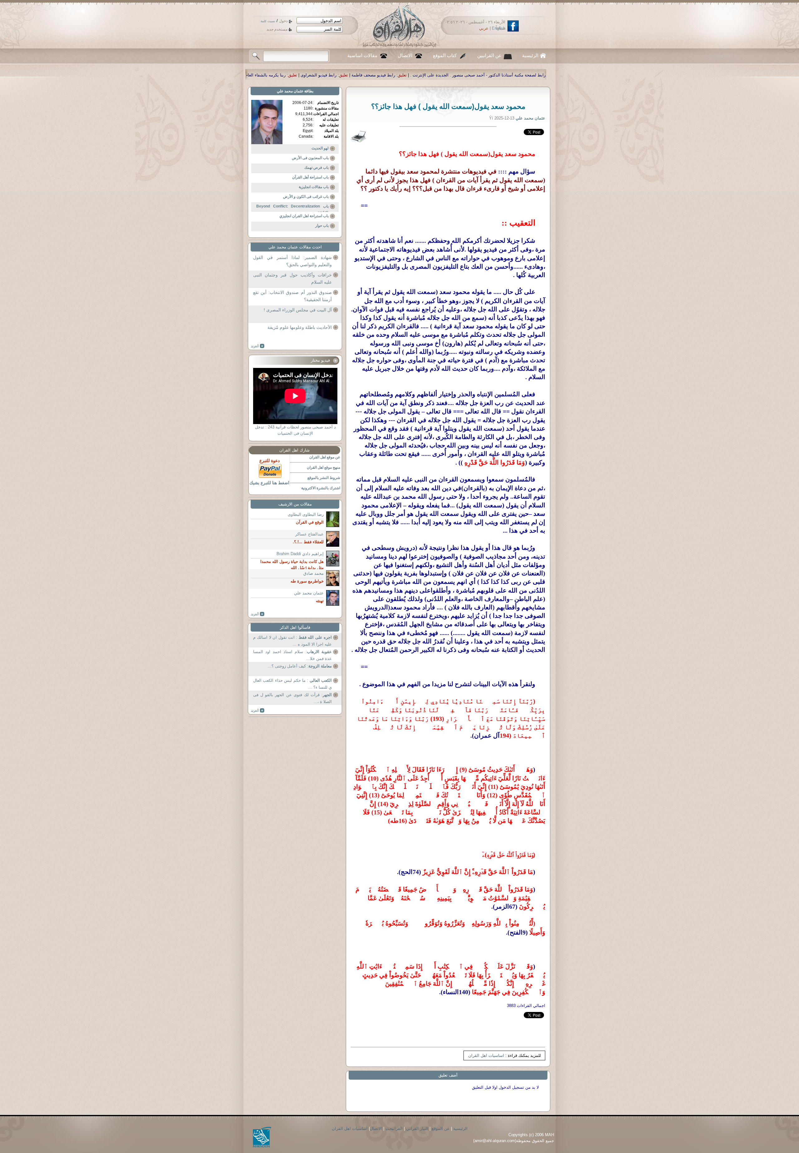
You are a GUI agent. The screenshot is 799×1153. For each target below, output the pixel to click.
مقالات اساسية (362, 55)
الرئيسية (530, 55)
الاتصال (405, 55)
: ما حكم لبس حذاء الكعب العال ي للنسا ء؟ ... (292, 684)
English (498, 28)
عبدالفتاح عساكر (309, 534)
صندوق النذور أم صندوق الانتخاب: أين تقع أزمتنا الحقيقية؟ (292, 296)
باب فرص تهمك (316, 167)
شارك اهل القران (294, 450)
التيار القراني (417, 1128)
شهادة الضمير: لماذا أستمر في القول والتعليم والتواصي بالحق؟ (292, 261)
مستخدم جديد (277, 29)
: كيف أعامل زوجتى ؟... (300, 666)
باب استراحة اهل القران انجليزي (304, 216)
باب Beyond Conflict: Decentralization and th (292, 209)
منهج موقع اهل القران (323, 467)
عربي (483, 28)
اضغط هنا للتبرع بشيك (269, 482)
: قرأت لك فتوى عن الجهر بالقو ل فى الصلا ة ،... (292, 698)
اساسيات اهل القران (486, 1055)
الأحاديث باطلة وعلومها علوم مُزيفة (299, 327)
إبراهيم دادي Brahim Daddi (300, 553)
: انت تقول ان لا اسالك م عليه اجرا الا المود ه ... (292, 641)
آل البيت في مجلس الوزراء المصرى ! (298, 309)
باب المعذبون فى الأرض (310, 158)
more (258, 346)
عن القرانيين (489, 55)
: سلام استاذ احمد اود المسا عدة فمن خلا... (292, 655)
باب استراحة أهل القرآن (310, 177)
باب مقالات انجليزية (314, 187)
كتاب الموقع (445, 55)
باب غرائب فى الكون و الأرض (306, 196)
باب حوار (322, 225)
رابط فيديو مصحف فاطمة (504, 75)
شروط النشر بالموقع (323, 478)
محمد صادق (313, 573)
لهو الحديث (320, 148)
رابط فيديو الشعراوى (449, 75)
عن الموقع (441, 1128)
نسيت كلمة (268, 21)
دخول (283, 21)
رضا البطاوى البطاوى (306, 514)
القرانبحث (394, 1128)
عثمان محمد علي (290, 91)
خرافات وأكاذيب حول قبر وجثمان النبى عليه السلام (292, 278)
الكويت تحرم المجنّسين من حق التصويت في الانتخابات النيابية (247, 75)
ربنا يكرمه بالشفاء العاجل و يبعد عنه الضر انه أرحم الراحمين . (364, 75)
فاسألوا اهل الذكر (295, 627)
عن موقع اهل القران (324, 457)
